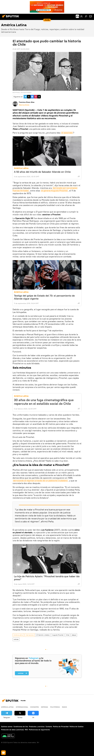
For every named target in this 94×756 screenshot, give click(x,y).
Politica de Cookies (76, 726)
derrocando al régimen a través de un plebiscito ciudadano (40, 480)
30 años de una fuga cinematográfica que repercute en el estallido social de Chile (44, 401)
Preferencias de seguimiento (39, 730)
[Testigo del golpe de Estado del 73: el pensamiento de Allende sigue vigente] (47, 275)
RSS (26, 730)
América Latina (21, 168)
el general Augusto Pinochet (54, 190)
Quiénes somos (6, 726)
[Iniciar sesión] (81, 16)
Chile (67, 635)
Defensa (44, 707)
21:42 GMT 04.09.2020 (21, 49)
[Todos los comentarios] (3, 752)
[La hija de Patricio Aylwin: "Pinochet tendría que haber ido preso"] (47, 558)
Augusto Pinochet (57, 635)
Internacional (30, 635)
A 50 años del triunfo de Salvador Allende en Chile (42, 171)
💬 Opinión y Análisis (43, 635)
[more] (78, 176)
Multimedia (55, 707)
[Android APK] (8, 736)
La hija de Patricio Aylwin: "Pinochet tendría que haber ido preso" (47, 578)
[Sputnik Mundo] (11, 18)
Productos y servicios (37, 726)
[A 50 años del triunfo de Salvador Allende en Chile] (47, 151)
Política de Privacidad (61, 726)
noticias (16, 639)
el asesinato (67, 132)
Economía (34, 707)
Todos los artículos (24, 105)
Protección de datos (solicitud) (12, 730)
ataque (74, 635)
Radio (64, 707)
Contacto (49, 726)
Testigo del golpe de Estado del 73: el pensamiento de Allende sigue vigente (44, 297)
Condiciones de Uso (20, 726)
